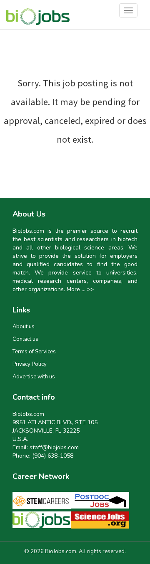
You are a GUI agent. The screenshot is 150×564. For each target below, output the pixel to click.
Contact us (25, 339)
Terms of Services (34, 351)
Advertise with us (33, 376)
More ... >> (80, 289)
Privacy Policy (29, 364)
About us (23, 326)
